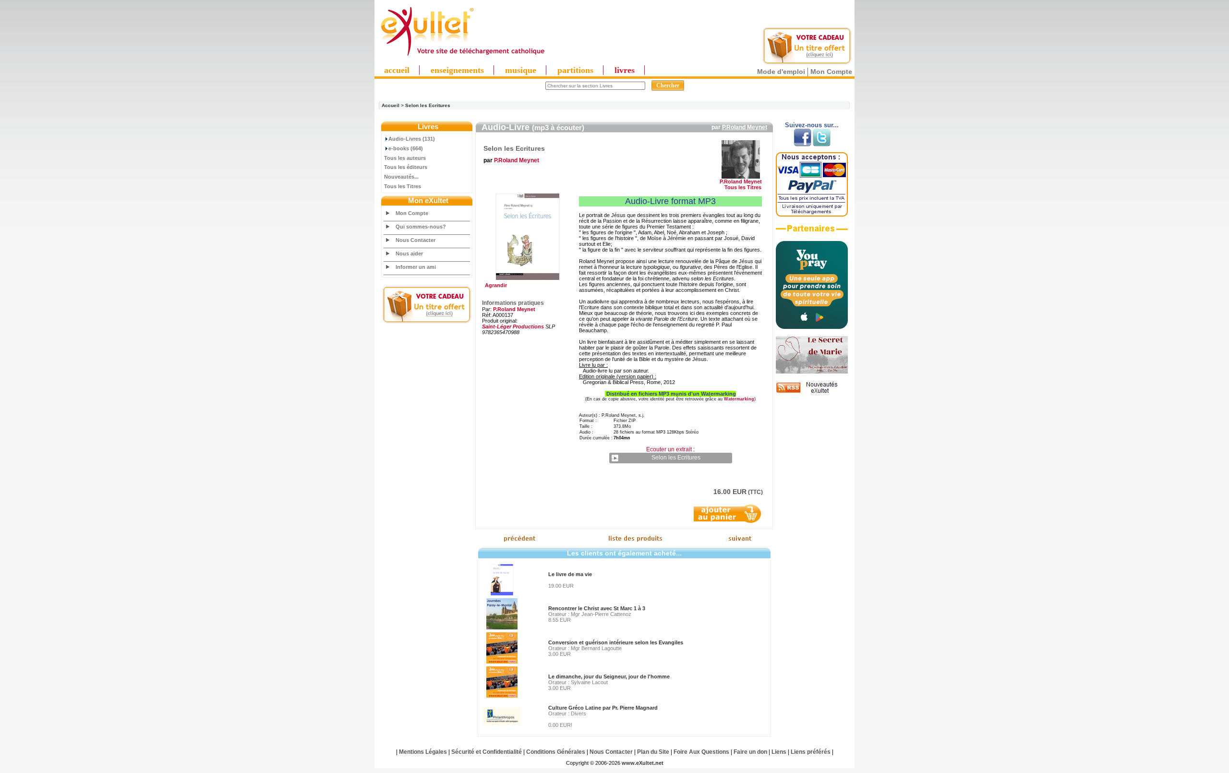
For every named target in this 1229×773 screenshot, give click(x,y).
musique (520, 70)
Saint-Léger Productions (513, 326)
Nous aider (409, 253)
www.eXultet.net (642, 763)
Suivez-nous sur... (812, 125)
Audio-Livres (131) (411, 139)
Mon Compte (831, 71)
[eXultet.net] (462, 56)
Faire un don (750, 752)
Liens (778, 752)
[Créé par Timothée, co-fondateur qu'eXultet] (812, 327)
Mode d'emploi (781, 71)
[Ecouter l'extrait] (812, 232)
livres (624, 70)
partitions (575, 70)
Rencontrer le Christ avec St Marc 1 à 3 (596, 608)
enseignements (457, 70)
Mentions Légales (423, 752)
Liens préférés (811, 752)
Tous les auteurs (405, 158)
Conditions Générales (555, 752)
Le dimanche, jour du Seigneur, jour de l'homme (609, 676)
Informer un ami (416, 267)
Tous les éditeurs (405, 167)
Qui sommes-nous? (421, 226)
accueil (397, 70)
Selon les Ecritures (427, 105)
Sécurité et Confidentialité (486, 752)
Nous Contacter (415, 240)
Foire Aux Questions (701, 752)
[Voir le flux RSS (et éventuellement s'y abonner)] (812, 392)
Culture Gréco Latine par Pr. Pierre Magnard (603, 708)
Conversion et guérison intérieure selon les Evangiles (615, 642)
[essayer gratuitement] (807, 63)
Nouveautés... (401, 177)
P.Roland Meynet (744, 127)
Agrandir (494, 285)
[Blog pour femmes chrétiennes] (812, 371)
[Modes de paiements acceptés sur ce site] (812, 214)
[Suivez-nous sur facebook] (802, 144)
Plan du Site (653, 752)
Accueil (390, 105)
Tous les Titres (402, 186)
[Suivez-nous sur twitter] (822, 144)
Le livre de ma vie (570, 574)
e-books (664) (405, 148)
